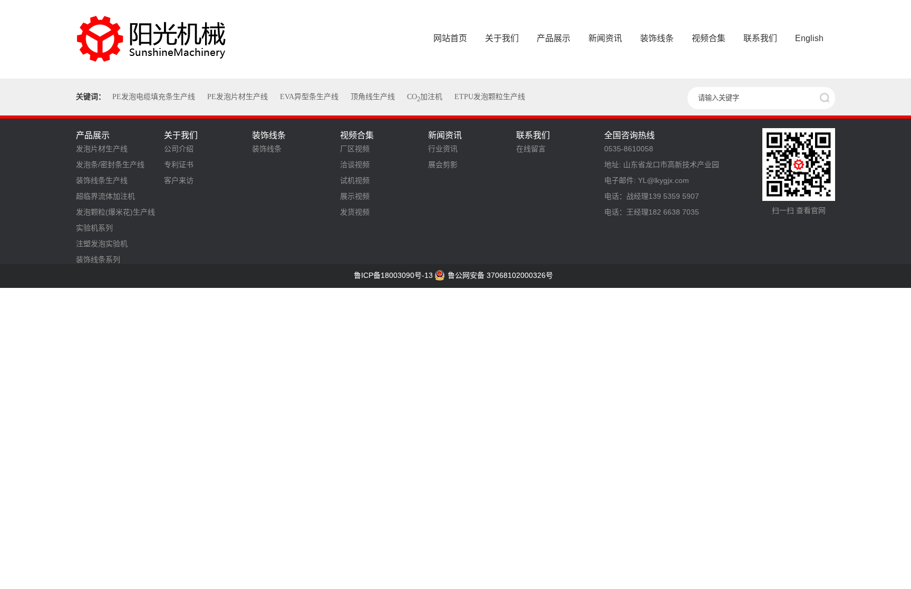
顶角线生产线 (373, 97)
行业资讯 (443, 148)
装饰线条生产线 (102, 180)
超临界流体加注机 (105, 196)
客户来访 (178, 180)
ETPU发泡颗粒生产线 (489, 97)
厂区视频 (355, 148)
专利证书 (178, 164)
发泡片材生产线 (102, 148)
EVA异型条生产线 (309, 97)
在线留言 (531, 148)
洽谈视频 (355, 164)
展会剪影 (443, 164)
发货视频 (355, 212)
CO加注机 (424, 97)
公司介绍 (178, 148)
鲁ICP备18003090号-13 (393, 275)
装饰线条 (267, 148)
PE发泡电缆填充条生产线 (153, 97)
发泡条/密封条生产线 (110, 164)
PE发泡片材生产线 (237, 97)
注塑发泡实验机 (102, 243)
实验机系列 (94, 228)
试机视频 (355, 180)
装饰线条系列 (98, 259)
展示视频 (355, 196)
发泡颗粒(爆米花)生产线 (115, 212)
